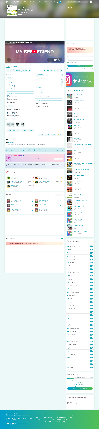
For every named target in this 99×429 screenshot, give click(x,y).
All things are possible (80, 200)
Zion (75, 150)
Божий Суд (80, 256)
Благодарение (80, 252)
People (76, 113)
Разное (80, 338)
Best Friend (77, 194)
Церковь (80, 367)
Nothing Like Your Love (16, 200)
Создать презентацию (62, 421)
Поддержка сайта (48, 417)
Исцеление (80, 298)
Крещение (80, 305)
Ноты (37, 417)
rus (23, 423)
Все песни (58, 194)
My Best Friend (14, 185)
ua (20, 423)
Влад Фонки (10, 139)
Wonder (76, 126)
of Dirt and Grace (79, 213)
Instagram (72, 415)
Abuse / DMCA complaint (49, 419)
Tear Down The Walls (80, 231)
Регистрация (70, 68)
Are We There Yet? (79, 94)
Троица (80, 357)
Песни (24, 1)
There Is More (78, 219)
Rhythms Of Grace (16, 209)
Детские (80, 279)
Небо (80, 318)
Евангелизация (80, 285)
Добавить (45, 1)
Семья (80, 351)
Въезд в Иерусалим (80, 275)
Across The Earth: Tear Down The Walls (86, 163)
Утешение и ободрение (80, 360)
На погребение (80, 315)
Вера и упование (80, 265)
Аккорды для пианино (62, 419)
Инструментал (80, 295)
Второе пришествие (80, 272)
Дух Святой (80, 282)
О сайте (45, 415)
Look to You (77, 188)
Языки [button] (38, 1)
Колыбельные (80, 302)
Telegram (72, 417)
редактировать (37, 164)
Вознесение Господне (80, 269)
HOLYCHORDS (17, 156)
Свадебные (80, 347)
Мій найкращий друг (44, 181)
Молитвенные (80, 311)
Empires (76, 138)
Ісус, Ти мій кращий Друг (17, 181)
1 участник (12, 142)
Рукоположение (80, 344)
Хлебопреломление (80, 364)
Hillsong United (22, 13)
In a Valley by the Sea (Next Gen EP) (85, 169)
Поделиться (28, 130)
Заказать (52, 1)
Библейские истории (80, 246)
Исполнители (31, 1)
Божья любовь (80, 259)
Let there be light (79, 132)
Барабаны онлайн (61, 417)
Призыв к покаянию (80, 328)
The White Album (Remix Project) (84, 144)
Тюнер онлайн (60, 415)
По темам (38, 419)
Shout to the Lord (79, 207)
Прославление (80, 331)
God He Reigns (78, 182)
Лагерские (80, 308)
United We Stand (79, 175)
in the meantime (79, 107)
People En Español (79, 119)
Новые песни (38, 415)
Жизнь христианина (80, 292)
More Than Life (78, 225)
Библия (80, 249)
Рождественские (80, 341)
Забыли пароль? (88, 68)
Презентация (14, 66)
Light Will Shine (43, 209)
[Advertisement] (35, 29)
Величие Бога (80, 262)
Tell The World (42, 204)
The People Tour (79, 101)
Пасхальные (80, 325)
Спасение (80, 354)
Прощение (80, 334)
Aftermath (77, 157)
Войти (80, 65)
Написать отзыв (47, 421)
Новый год (80, 321)
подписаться (58, 158)
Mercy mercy (14, 204)
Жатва (80, 289)
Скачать (14, 130)
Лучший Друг (14, 177)
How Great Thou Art (44, 200)
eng (26, 423)
